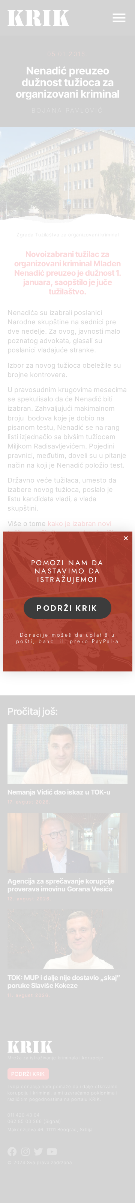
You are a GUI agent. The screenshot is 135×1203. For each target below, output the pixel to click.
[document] (67, 601)
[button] (126, 538)
